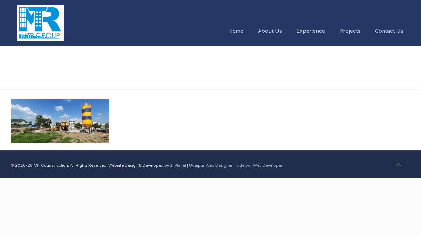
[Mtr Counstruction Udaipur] (40, 15)
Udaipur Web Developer (259, 165)
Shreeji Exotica (56, 75)
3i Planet (178, 165)
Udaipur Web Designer (211, 165)
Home (18, 75)
